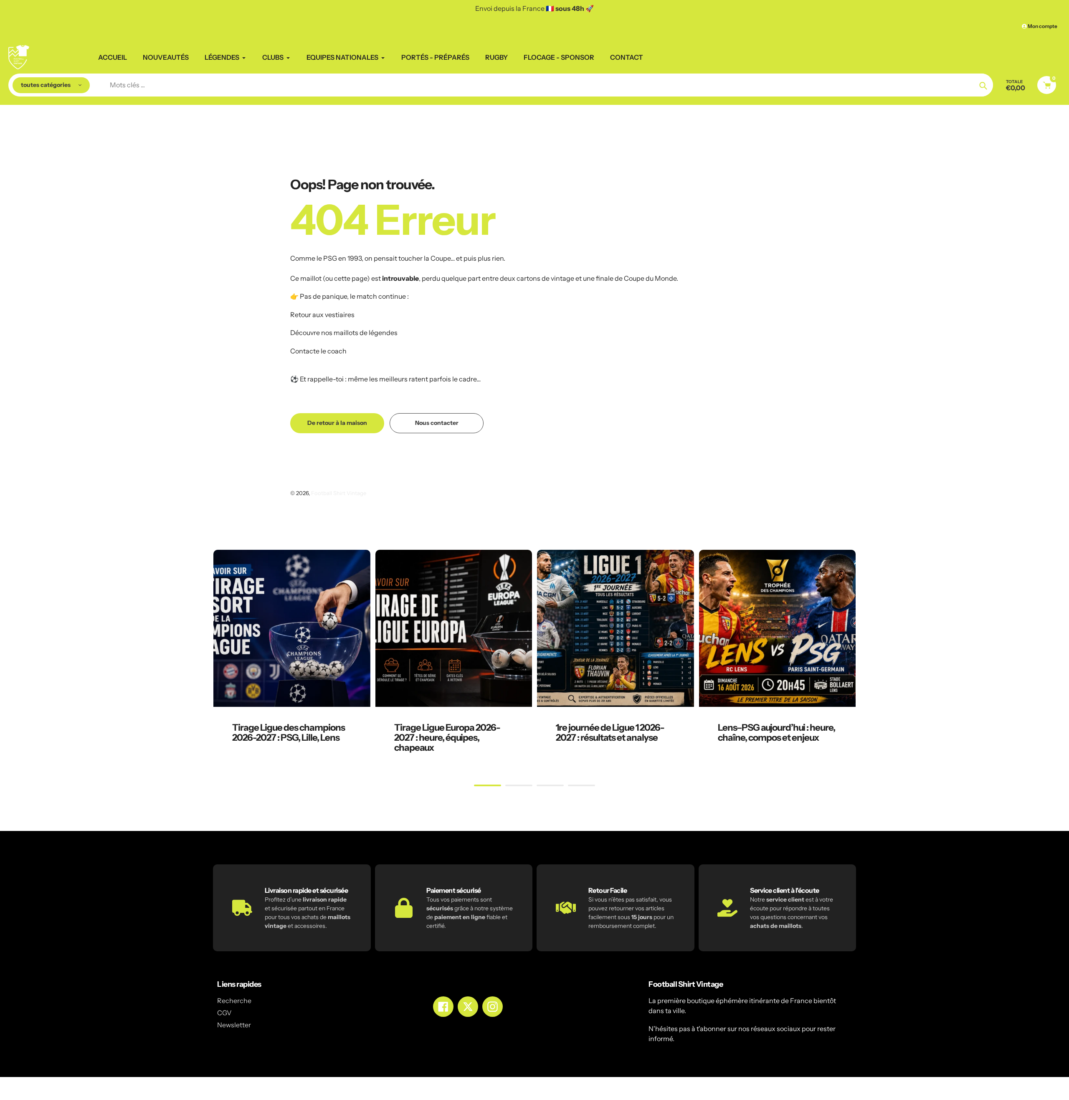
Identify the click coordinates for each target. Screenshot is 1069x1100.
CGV (224, 1013)
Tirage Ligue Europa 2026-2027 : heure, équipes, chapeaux (447, 737)
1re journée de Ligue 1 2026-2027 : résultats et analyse (610, 732)
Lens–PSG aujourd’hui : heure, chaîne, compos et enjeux (776, 732)
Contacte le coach (318, 351)
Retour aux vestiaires (322, 314)
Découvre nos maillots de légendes (344, 332)
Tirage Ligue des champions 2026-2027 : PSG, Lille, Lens (288, 732)
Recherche (234, 1000)
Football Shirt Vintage (338, 493)
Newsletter (234, 1025)
